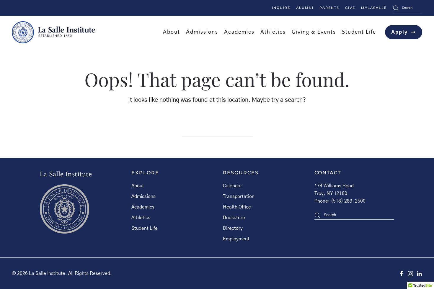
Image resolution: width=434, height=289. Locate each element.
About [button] (171, 32)
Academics (142, 207)
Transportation (238, 196)
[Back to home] (53, 32)
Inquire (281, 8)
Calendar (232, 185)
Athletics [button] (273, 32)
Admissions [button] (202, 32)
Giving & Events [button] (314, 32)
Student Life (144, 228)
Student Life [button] (359, 32)
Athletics (140, 217)
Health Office (237, 207)
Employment (236, 239)
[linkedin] (419, 273)
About (137, 185)
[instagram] (410, 273)
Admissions (143, 196)
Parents (329, 8)
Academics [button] (239, 32)
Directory (233, 228)
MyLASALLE (374, 8)
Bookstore (234, 217)
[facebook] (401, 273)
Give (350, 8)
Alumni (305, 8)
